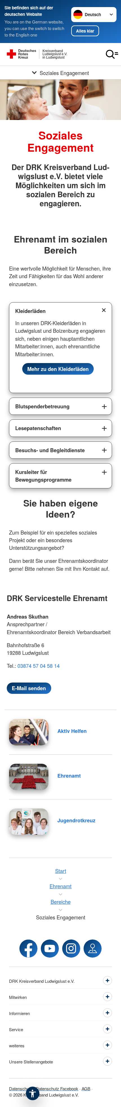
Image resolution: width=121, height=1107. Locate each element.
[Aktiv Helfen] (28, 732)
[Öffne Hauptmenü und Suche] (112, 54)
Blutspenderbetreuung (42, 406)
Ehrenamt (69, 775)
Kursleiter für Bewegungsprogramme (43, 475)
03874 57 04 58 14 (39, 665)
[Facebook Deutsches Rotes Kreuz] (28, 948)
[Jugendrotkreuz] (28, 821)
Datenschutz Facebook (57, 1088)
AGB (86, 1088)
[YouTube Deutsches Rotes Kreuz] (50, 948)
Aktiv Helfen (72, 731)
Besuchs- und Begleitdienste (50, 450)
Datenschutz (20, 1088)
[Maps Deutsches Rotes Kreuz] (93, 948)
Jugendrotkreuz (76, 820)
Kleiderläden (30, 311)
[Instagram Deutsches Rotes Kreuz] (71, 948)
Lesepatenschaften (38, 428)
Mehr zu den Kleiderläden (58, 369)
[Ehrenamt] (28, 777)
